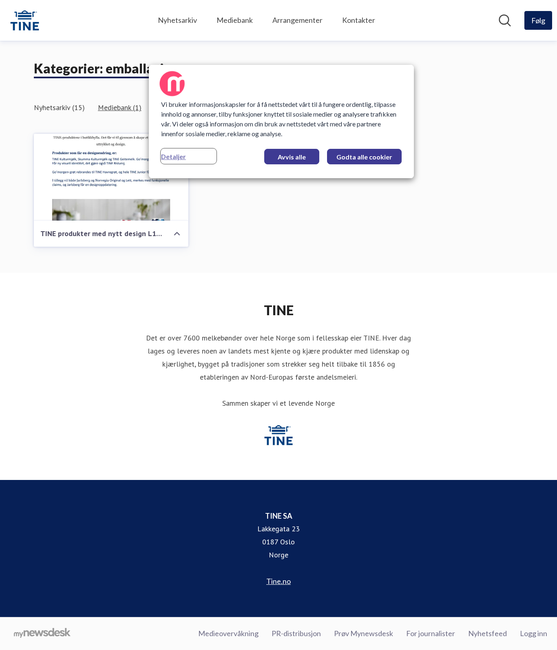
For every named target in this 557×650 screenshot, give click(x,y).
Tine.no (278, 581)
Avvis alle (292, 157)
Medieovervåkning (228, 633)
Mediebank (235, 19)
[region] (281, 121)
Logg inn (533, 633)
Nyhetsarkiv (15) (59, 107)
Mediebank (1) (119, 107)
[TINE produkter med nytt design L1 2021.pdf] (111, 177)
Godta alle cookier (364, 157)
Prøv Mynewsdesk (363, 633)
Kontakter (358, 19)
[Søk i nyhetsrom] (504, 20)
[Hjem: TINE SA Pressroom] (24, 20)
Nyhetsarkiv (177, 19)
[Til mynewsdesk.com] (42, 633)
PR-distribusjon (296, 633)
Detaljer (173, 156)
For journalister (430, 633)
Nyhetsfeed (487, 633)
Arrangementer (297, 19)
